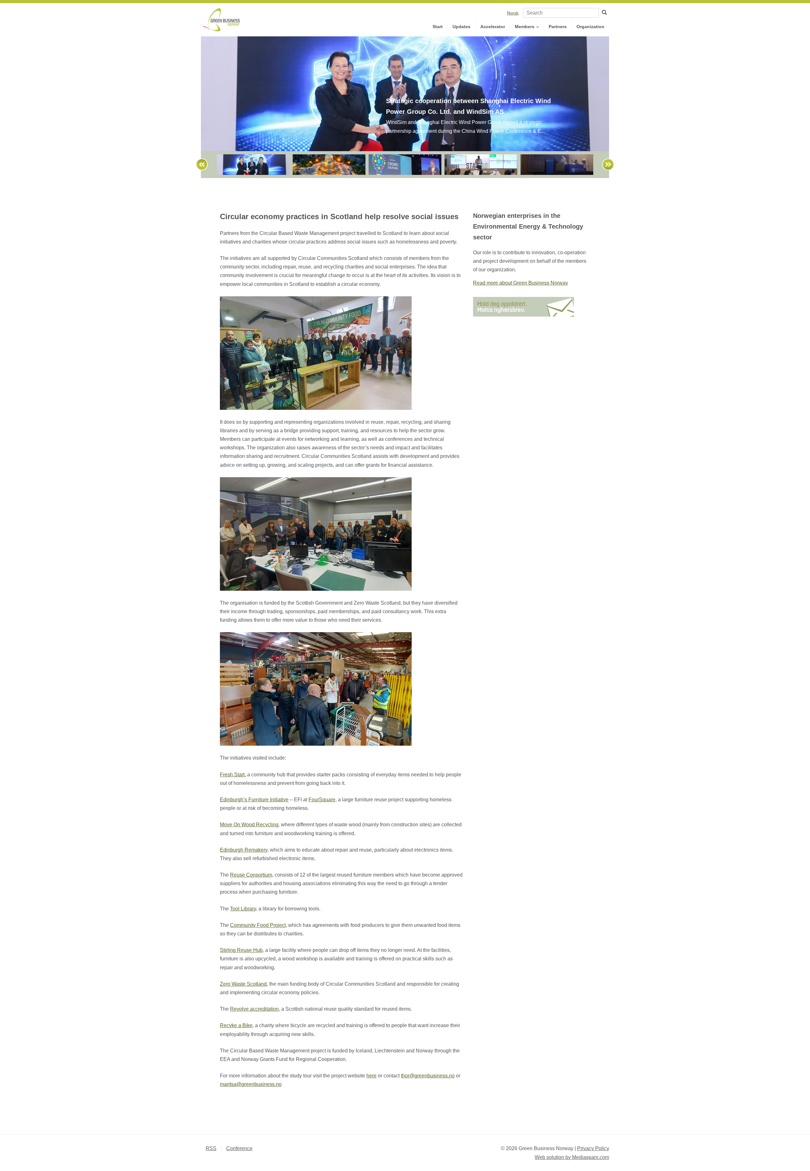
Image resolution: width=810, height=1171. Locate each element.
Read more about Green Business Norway (520, 283)
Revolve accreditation (254, 1009)
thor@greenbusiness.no (428, 1075)
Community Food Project (258, 925)
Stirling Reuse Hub (241, 950)
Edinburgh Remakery (243, 850)
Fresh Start (232, 774)
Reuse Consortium (251, 875)
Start (438, 26)
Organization (590, 26)
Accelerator (492, 26)
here (371, 1075)
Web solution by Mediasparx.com (572, 1157)
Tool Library (243, 908)
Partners (558, 26)
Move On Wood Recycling (249, 824)
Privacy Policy (593, 1148)
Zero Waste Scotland (243, 984)
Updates (461, 26)
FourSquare (321, 799)
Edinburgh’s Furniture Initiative (254, 799)
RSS (211, 1148)
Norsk (513, 12)
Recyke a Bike (236, 1025)
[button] (199, 164)
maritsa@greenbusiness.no (251, 1084)
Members (525, 26)
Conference (239, 1148)
